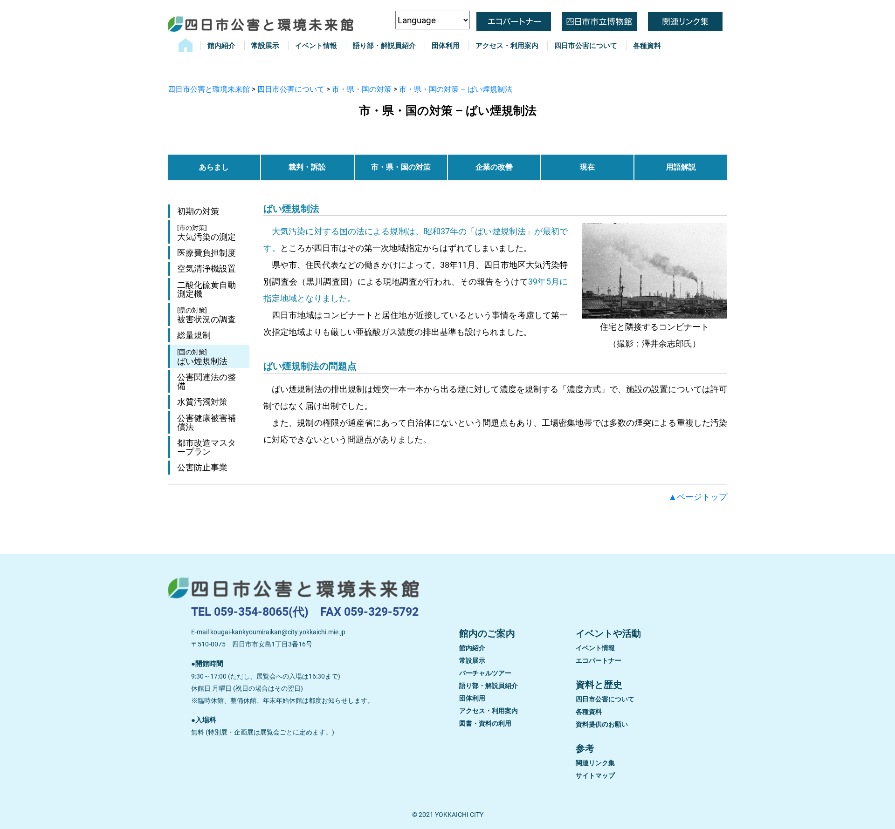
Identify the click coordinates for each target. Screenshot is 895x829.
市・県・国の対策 (401, 167)
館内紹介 (221, 45)
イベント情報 (316, 45)
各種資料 (647, 45)
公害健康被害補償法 (206, 422)
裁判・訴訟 (307, 167)
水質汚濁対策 (202, 402)
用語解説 (681, 167)
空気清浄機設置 (206, 268)
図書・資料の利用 (485, 723)
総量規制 (194, 335)
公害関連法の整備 (206, 381)
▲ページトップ (697, 497)
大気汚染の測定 (206, 233)
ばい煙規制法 (202, 357)
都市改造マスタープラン (206, 447)
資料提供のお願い (602, 724)
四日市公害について (585, 45)
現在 (587, 167)
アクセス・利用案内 (506, 45)
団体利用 (446, 45)
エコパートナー (598, 660)
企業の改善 (494, 167)
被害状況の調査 (206, 315)
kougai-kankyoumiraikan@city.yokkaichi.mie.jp (277, 632)
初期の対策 (198, 211)
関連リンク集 (595, 763)
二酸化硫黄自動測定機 (206, 289)
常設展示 (265, 45)
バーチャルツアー (485, 673)
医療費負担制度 (206, 253)
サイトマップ (595, 775)
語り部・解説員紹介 (384, 45)
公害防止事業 (202, 467)
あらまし (214, 167)
